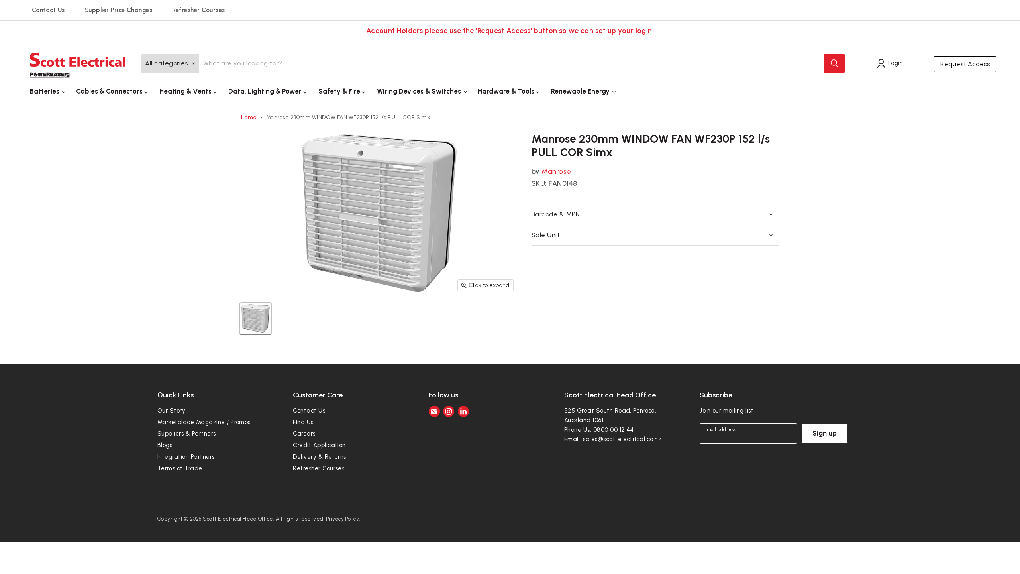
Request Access (965, 64)
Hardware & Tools (507, 91)
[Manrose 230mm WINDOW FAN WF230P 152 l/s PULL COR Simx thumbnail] (255, 318)
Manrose (556, 171)
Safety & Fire (340, 91)
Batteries (45, 91)
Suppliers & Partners (186, 433)
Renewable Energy (581, 91)
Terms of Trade (179, 468)
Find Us (303, 422)
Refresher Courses (198, 10)
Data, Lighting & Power (265, 91)
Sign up (824, 433)
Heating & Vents (186, 91)
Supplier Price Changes (119, 10)
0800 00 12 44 (613, 429)
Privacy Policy (342, 519)
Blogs (164, 445)
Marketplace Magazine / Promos (204, 422)
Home (249, 117)
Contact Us (48, 10)
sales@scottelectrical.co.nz (622, 439)
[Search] (834, 63)
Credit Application (319, 445)
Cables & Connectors (110, 91)
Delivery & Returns (319, 456)
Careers (304, 433)
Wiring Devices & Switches (420, 91)
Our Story (171, 410)
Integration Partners (186, 456)
